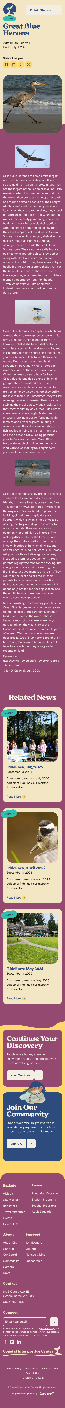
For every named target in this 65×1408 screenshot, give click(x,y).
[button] (57, 10)
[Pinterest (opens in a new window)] (21, 64)
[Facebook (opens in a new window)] (6, 64)
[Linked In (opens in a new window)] (19, 1343)
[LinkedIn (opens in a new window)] (13, 64)
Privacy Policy (47, 1328)
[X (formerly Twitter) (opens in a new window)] (28, 64)
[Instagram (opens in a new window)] (12, 1343)
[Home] (9, 10)
